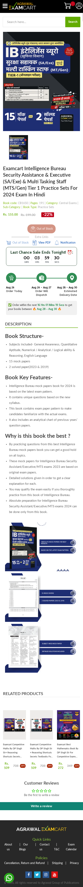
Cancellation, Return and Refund (24, 863)
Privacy (72, 863)
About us (8, 847)
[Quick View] (22, 726)
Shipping (55, 863)
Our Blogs (23, 847)
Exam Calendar (71, 847)
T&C (56, 847)
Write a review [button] (41, 806)
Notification (68, 242)
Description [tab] (18, 324)
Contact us (42, 847)
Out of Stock (45, 228)
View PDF (44, 242)
